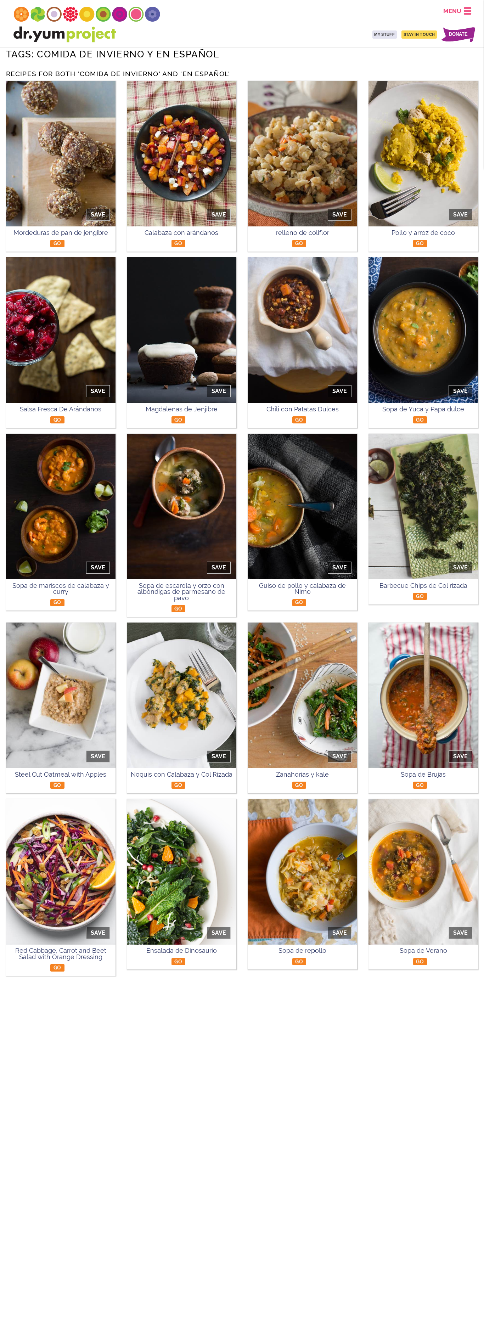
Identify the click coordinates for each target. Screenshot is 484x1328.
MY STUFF (384, 34)
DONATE (458, 34)
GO (57, 243)
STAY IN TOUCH (419, 34)
